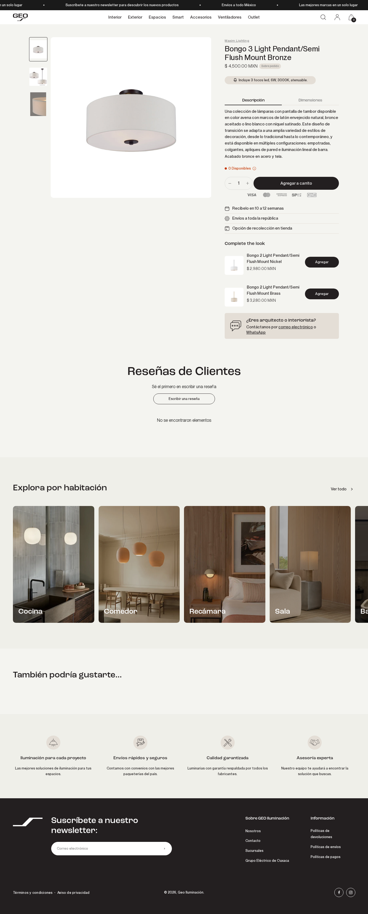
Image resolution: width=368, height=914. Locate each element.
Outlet (254, 17)
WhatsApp (256, 332)
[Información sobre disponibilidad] (254, 168)
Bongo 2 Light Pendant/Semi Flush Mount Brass (273, 290)
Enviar (164, 848)
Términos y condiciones (33, 893)
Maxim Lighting (237, 41)
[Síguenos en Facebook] (339, 892)
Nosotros (253, 831)
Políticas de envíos (326, 847)
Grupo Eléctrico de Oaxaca (267, 861)
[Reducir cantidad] (230, 183)
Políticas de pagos (326, 857)
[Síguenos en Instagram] (350, 892)
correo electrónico (295, 327)
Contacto (253, 841)
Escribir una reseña (184, 399)
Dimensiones (310, 100)
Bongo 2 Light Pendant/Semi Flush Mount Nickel (273, 258)
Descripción (253, 100)
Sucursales (254, 851)
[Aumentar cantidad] (247, 183)
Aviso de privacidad (73, 893)
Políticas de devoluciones (321, 834)
